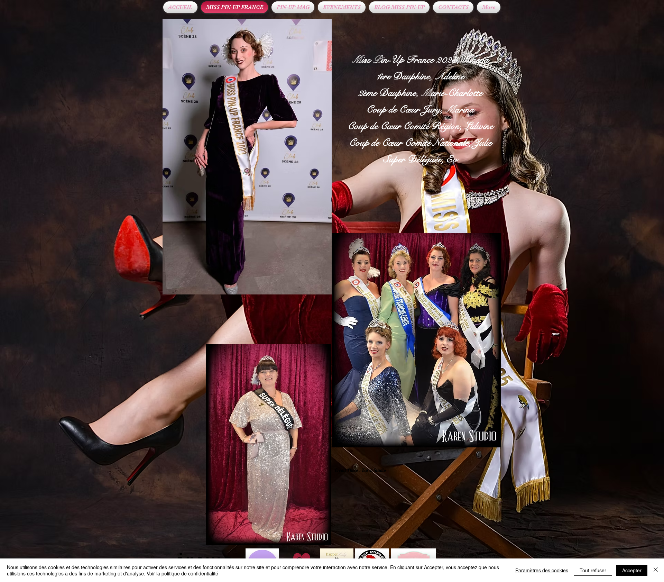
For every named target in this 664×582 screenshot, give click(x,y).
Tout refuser (593, 570)
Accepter (632, 570)
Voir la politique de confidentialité (182, 573)
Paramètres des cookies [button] (541, 570)
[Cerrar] (656, 570)
